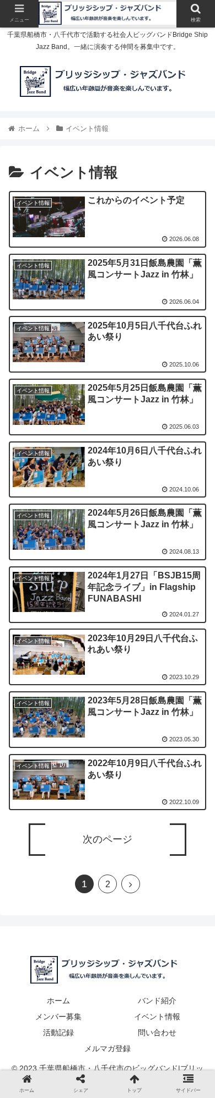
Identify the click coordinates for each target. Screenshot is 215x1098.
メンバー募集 (58, 1016)
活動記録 (58, 1032)
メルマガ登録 (107, 1048)
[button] (193, 961)
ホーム (58, 1000)
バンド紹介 (157, 1000)
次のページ (107, 839)
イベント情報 (157, 1016)
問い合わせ (157, 1032)
